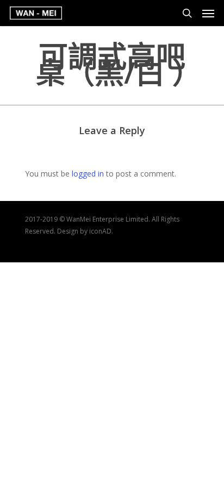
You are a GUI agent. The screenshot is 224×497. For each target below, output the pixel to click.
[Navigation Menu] (208, 13)
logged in (88, 173)
